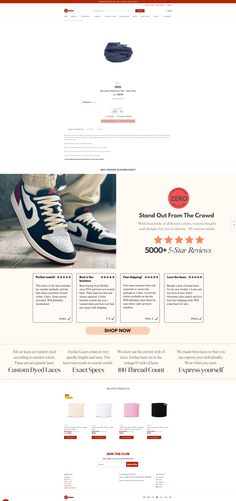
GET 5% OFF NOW (118, 272)
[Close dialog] (136, 225)
